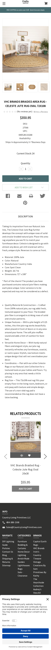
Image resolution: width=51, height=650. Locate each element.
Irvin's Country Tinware (37, 555)
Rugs (20, 568)
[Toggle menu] (3, 3)
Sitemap (6, 565)
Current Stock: (25, 153)
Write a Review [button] (41, 111)
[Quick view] (21, 455)
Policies (6, 548)
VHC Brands (38, 548)
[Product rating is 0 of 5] (10, 111)
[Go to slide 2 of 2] (5, 456)
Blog (4, 555)
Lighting (22, 555)
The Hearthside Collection (38, 582)
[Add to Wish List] (29, 455)
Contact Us (7, 551)
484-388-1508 (12, 522)
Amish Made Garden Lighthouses (24, 562)
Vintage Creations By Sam (39, 565)
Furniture (22, 541)
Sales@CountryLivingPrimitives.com (24, 527)
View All (37, 592)
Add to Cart (25, 488)
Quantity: (25, 163)
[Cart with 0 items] (46, 4)
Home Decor (24, 551)
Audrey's (37, 589)
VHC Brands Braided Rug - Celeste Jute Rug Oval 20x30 (25, 469)
